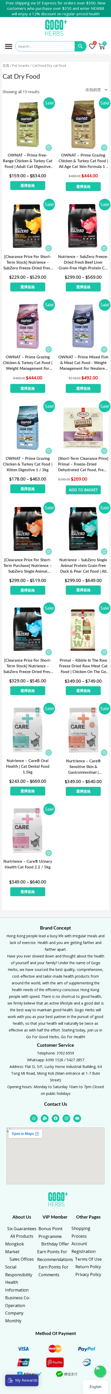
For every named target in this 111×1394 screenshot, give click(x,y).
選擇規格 (27, 185)
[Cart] (101, 46)
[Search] (80, 46)
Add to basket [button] (83, 489)
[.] (93, 46)
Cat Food (39, 65)
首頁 (6, 65)
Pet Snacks (20, 65)
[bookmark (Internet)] (48, 147)
